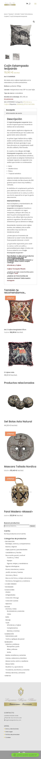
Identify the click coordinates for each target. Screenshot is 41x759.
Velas (9, 614)
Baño (7, 617)
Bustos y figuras (11, 547)
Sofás (9, 652)
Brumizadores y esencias (15, 611)
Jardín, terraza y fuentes (14, 572)
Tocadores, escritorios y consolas (17, 670)
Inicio (5, 14)
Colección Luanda (12, 601)
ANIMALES (20, 104)
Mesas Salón (10, 664)
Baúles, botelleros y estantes (16, 655)
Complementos (12, 628)
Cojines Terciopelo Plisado (16, 269)
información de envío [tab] (14, 113)
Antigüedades (10, 595)
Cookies (8, 737)
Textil (22, 14)
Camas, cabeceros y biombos (16, 658)
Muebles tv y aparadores (14, 667)
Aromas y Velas (11, 609)
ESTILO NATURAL (29, 104)
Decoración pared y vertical (15, 555)
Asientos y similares (12, 644)
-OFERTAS (7, 676)
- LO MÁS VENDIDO (10, 584)
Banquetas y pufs (13, 646)
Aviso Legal (8, 732)
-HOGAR (16, 14)
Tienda (11, 14)
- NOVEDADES (8, 587)
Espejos (9, 561)
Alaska (8, 592)
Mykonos (9, 604)
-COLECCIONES (9, 590)
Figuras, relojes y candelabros (17, 563)
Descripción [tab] (10, 110)
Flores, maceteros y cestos (15, 569)
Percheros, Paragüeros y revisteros (18, 581)
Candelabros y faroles (13, 552)
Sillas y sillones (12, 649)
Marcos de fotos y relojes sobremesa (19, 578)
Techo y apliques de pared (15, 639)
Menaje (8, 620)
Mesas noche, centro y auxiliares (17, 661)
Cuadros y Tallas (13, 558)
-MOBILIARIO (8, 642)
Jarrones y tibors (11, 575)
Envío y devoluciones (12, 729)
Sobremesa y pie (11, 636)
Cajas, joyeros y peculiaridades (16, 550)
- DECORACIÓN (9, 541)
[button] (34, 21)
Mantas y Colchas (13, 631)
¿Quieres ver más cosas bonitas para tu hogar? (20, 272)
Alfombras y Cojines (14, 265)
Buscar (33, 526)
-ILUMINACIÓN (9, 634)
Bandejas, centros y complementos (18, 544)
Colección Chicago (12, 598)
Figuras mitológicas (12, 566)
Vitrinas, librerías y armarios (15, 673)
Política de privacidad (12, 734)
